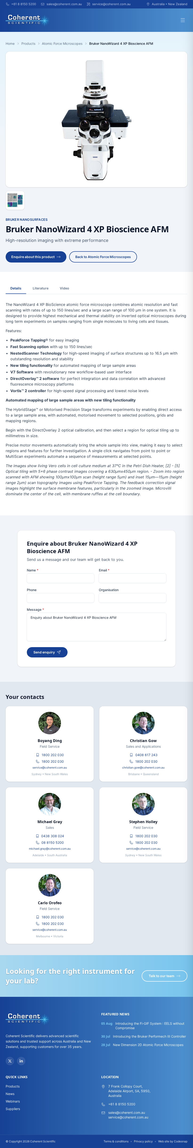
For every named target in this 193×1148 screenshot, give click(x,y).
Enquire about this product (33, 257)
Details (15, 288)
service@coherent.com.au (49, 767)
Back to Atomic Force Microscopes (103, 257)
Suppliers (13, 1109)
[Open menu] (182, 20)
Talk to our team (161, 976)
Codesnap (180, 1141)
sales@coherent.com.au (126, 1112)
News (10, 1094)
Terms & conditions (116, 1141)
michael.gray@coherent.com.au (50, 848)
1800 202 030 (53, 755)
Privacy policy (143, 1141)
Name (32, 570)
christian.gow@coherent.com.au (143, 767)
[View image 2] (15, 200)
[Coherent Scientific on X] (10, 1061)
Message (35, 610)
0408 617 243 (146, 755)
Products (28, 43)
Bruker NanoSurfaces (27, 219)
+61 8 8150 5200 (121, 1104)
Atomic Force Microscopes (62, 43)
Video (64, 288)
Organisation (109, 590)
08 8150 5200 (52, 842)
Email (104, 570)
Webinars (13, 1101)
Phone (31, 590)
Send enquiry (44, 652)
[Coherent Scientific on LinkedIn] (21, 1061)
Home (10, 43)
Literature (40, 288)
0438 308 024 (52, 836)
